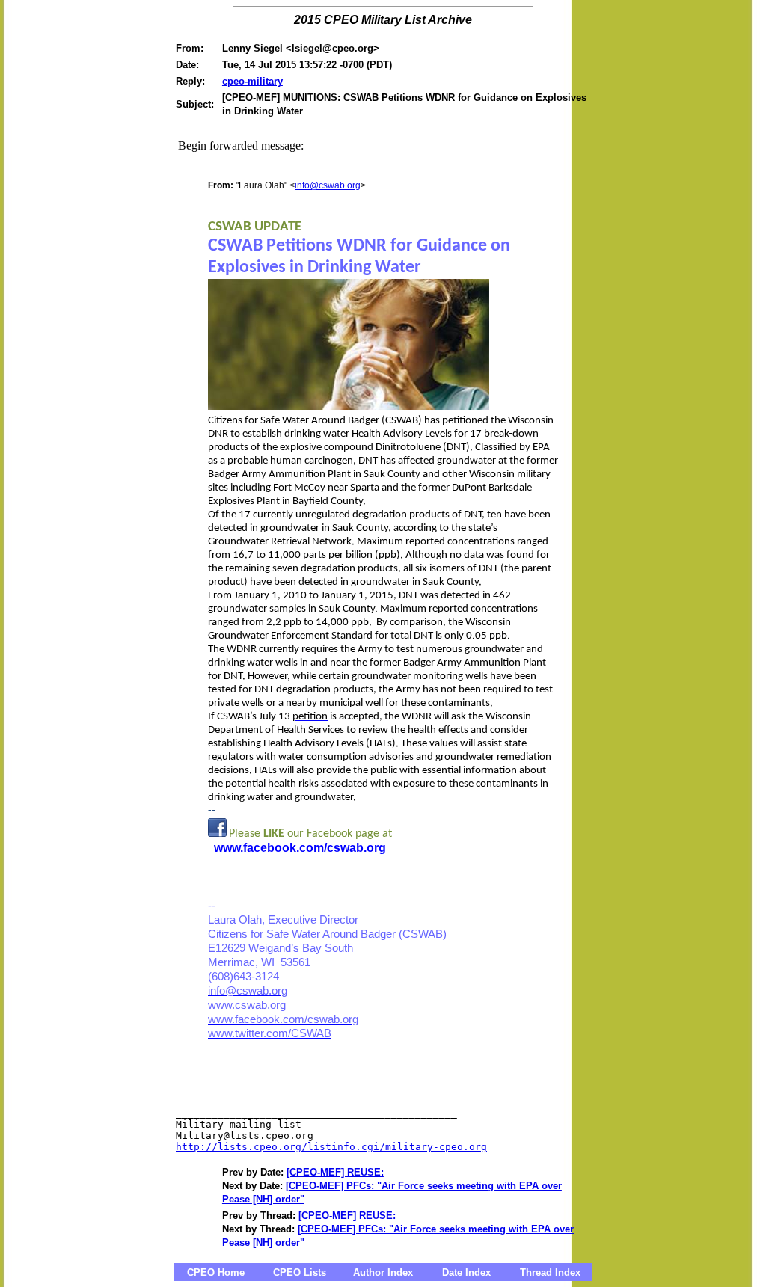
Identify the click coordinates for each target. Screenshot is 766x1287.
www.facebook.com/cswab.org (300, 847)
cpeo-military (252, 81)
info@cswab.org (328, 185)
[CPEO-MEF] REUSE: (335, 1172)
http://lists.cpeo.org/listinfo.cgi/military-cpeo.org (331, 1146)
